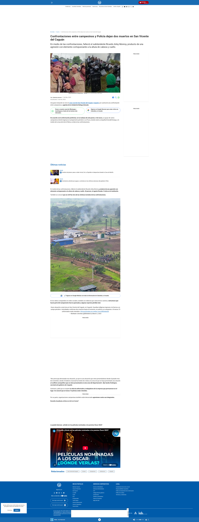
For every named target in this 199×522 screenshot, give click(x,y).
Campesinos (92, 471)
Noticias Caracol (76, 486)
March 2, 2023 (97, 313)
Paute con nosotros (97, 498)
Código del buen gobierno (98, 492)
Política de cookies (120, 492)
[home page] (99, 2)
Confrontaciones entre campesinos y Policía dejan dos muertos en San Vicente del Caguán (81, 31)
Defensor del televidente (98, 488)
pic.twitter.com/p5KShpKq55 (100, 311)
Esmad (83, 471)
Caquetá (111, 471)
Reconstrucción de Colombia (105, 6)
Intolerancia (102, 471)
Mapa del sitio (96, 500)
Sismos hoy (95, 6)
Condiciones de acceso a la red (123, 486)
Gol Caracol (75, 490)
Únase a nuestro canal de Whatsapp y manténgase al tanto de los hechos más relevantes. (66, 110)
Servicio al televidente (98, 486)
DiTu (74, 496)
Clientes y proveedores (98, 496)
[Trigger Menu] (51, 2)
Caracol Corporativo (77, 504)
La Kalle (74, 492)
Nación (57, 31)
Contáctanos (96, 494)
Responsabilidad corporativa (122, 488)
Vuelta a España (116, 6)
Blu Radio (52, 31)
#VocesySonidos (85, 311)
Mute (134, 520)
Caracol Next (75, 506)
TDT (94, 490)
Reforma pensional (87, 6)
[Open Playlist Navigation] (148, 519)
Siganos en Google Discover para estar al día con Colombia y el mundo (104, 110)
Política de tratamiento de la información (125, 490)
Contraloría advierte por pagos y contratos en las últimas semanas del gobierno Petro (85, 181)
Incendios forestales (76, 6)
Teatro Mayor (75, 500)
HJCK (74, 494)
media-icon (99, 519)
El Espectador (76, 498)
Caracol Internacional (77, 502)
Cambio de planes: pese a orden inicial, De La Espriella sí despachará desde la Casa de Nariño (87, 172)
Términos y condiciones (121, 494)
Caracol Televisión (77, 488)
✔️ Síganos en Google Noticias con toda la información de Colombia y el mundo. (86, 295)
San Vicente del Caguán (73, 471)
